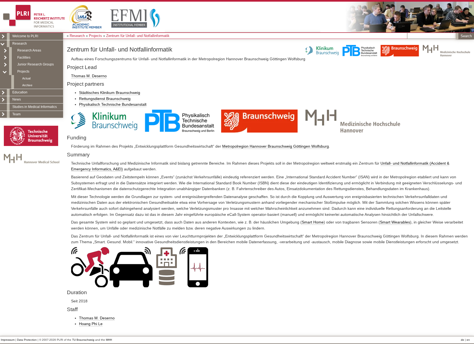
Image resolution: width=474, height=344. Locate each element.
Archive (27, 85)
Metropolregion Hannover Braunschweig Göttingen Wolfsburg (275, 146)
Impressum (8, 339)
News (16, 99)
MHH (109, 339)
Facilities (23, 57)
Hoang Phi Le (91, 324)
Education (19, 92)
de (462, 339)
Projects (23, 71)
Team (16, 114)
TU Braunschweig (83, 339)
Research (19, 43)
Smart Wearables (395, 222)
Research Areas (29, 50)
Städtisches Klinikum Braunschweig (109, 92)
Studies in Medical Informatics (34, 106)
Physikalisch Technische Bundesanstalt (112, 104)
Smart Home (313, 222)
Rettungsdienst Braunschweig (105, 98)
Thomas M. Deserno (89, 76)
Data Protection (27, 339)
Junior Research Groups (35, 64)
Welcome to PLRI (25, 36)
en (468, 339)
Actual (26, 78)
